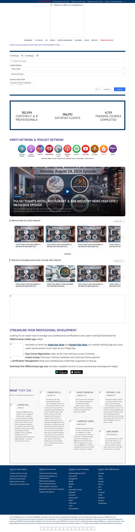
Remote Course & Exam (17, 481)
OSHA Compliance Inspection (48, 486)
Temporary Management (46, 492)
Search (119, 89)
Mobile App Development (47, 481)
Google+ (100, 479)
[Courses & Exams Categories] (22, 83)
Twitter (100, 476)
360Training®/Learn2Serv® (77, 473)
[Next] (123, 237)
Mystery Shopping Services (47, 484)
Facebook (101, 473)
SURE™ (71, 500)
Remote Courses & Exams (95, 1)
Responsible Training (75, 490)
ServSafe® (72, 495)
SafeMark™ (72, 492)
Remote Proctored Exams (18, 479)
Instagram (101, 492)
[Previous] (12, 237)
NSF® (70, 487)
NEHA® (71, 481)
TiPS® (71, 506)
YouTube (101, 481)
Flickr (99, 487)
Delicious (101, 500)
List (97, 89)
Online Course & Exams (78, 1)
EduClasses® (73, 476)
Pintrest (100, 484)
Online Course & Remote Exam (19, 484)
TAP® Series (72, 503)
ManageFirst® (73, 479)
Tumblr (100, 495)
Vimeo (100, 490)
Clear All (107, 89)
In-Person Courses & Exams (61, 1)
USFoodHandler (73, 509)
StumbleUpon (102, 503)
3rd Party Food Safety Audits (48, 473)
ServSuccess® (73, 498)
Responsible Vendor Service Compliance (51, 489)
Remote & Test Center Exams (113, 1)
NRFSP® (71, 484)
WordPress (101, 498)
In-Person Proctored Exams (18, 476)
